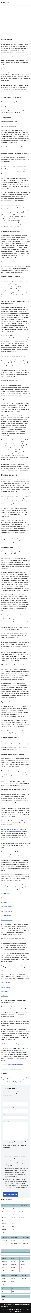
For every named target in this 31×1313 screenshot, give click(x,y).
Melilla (22, 1254)
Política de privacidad (24, 1304)
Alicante (13, 1261)
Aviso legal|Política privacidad (20, 1309)
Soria (3, 1226)
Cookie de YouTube (6, 915)
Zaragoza (4, 1281)
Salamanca (4, 1220)
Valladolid (4, 1229)
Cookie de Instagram (6, 920)
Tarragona (4, 1264)
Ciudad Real (21, 1211)
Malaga (13, 1229)
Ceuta (13, 1254)
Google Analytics (5, 831)
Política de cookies (7, 1306)
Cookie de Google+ (6, 897)
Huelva (13, 1217)
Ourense (13, 1270)
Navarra (23, 1291)
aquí (11, 843)
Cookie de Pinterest (6, 902)
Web (4, 1114)
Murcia (3, 1299)
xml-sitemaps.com (16, 831)
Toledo (20, 1220)
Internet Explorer (5, 987)
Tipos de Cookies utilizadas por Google (12, 1064)
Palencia (4, 1217)
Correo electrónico (8, 1107)
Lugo (21, 1267)
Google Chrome (5, 982)
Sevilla (13, 1208)
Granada (14, 1220)
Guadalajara (21, 1217)
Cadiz (13, 1214)
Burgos (3, 1211)
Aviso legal (14, 1304)
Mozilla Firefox (5, 991)
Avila (3, 1208)
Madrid (3, 1254)
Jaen (13, 1226)
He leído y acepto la (15, 1141)
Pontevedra (22, 1264)
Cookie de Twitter (6, 893)
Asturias (14, 1291)
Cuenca (20, 1214)
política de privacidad (21, 1141)
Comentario (6, 1121)
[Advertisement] (15, 21)
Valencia (13, 1267)
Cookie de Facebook (6, 911)
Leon (3, 1214)
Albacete (21, 1208)
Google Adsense (13, 1050)
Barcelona (4, 1261)
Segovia (4, 1223)
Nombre (5, 1101)
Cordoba (14, 1211)
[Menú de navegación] (28, 2)
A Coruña (22, 1261)
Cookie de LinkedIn (6, 906)
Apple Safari (4, 996)
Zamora (3, 1232)
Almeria (13, 1223)
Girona (3, 1267)
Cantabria (4, 1291)
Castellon (13, 1264)
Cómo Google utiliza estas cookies (11, 1069)
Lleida (3, 1270)
